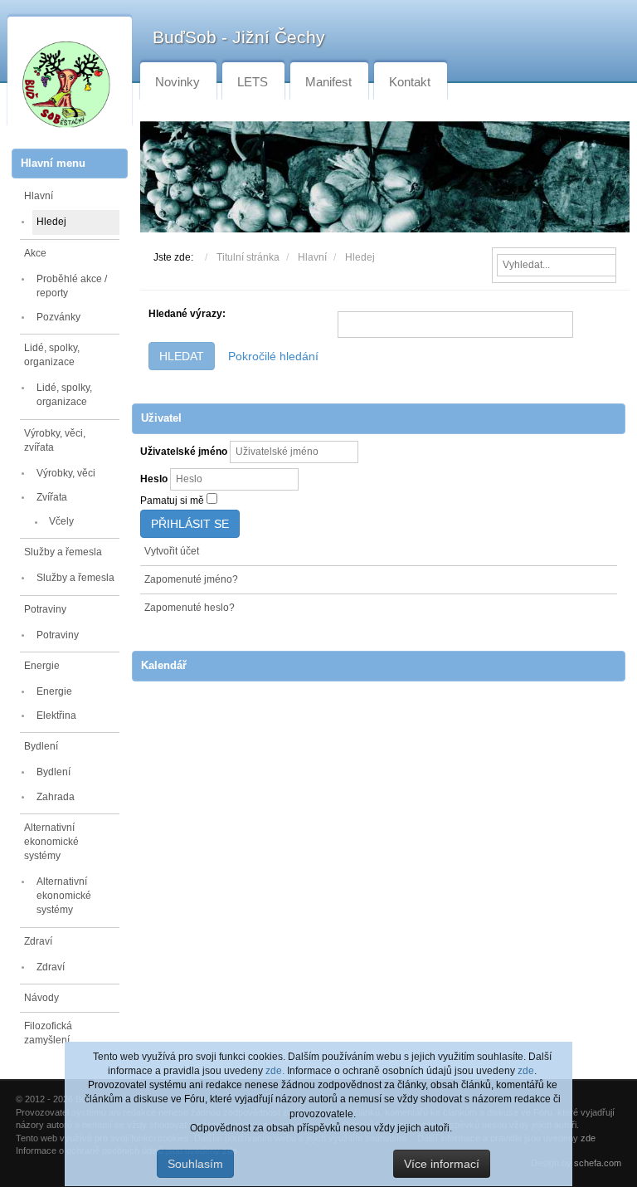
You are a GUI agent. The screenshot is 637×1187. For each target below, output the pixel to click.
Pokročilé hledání (273, 356)
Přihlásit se (190, 523)
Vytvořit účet (171, 551)
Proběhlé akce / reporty (71, 286)
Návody (41, 998)
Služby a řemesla (63, 552)
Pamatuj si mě (172, 500)
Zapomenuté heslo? (189, 607)
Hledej (51, 221)
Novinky (177, 82)
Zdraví (38, 941)
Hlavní (38, 196)
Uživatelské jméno (183, 451)
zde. (274, 1071)
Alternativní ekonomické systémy (51, 842)
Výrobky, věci (65, 473)
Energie (42, 666)
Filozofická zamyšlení (48, 1033)
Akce (35, 253)
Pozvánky (58, 317)
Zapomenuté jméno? (191, 579)
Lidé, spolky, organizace (52, 355)
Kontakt (409, 82)
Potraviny (45, 609)
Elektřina (56, 715)
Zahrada (55, 797)
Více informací (441, 1163)
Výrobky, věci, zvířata (54, 440)
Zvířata (51, 497)
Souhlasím (195, 1163)
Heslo (154, 479)
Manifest (328, 82)
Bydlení (41, 746)
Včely (61, 521)
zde (526, 1071)
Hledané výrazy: (187, 314)
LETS (252, 82)
